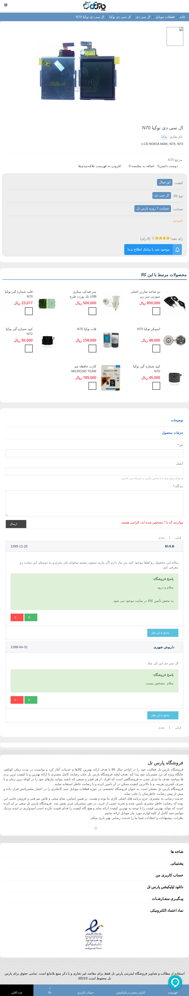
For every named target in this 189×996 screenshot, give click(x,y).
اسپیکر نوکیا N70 (148, 329)
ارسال (14, 523)
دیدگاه (178, 486)
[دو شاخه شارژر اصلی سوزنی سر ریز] (174, 302)
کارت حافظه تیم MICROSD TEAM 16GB (83, 371)
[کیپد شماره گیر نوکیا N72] (47, 340)
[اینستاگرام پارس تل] (77, 827)
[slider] (160, 238)
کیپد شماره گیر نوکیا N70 (146, 368)
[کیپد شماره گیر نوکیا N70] (174, 377)
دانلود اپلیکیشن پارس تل (165, 887)
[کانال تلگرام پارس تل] (86, 827)
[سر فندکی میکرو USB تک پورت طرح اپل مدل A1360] (111, 302)
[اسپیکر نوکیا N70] (174, 340)
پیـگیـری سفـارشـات (167, 899)
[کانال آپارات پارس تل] (105, 827)
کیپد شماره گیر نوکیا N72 (19, 331)
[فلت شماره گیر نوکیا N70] (47, 302)
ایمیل (179, 463)
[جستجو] (181, 5)
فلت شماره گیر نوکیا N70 (19, 294)
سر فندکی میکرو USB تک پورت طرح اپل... (83, 296)
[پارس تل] (94, 6)
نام (180, 445)
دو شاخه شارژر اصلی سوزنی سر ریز (145, 294)
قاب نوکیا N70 (86, 329)
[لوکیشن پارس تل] (95, 827)
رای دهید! (177, 238)
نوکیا (164, 136)
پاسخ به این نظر (160, 632)
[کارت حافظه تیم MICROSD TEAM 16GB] (111, 377)
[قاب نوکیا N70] (111, 340)
